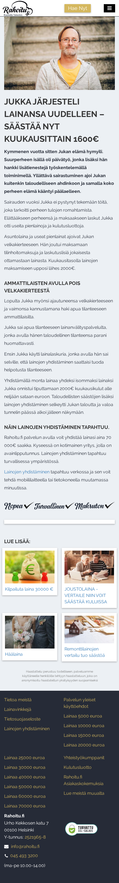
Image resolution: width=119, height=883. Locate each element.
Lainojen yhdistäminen (27, 471)
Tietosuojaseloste (22, 719)
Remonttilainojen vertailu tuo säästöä (84, 652)
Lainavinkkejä (17, 709)
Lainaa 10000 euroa (84, 725)
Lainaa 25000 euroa (24, 757)
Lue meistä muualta (84, 793)
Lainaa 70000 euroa (24, 806)
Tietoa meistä (18, 699)
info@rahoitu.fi (25, 846)
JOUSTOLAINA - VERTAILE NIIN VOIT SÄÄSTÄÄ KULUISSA (85, 595)
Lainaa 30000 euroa (24, 767)
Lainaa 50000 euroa (24, 786)
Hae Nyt (77, 8)
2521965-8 (35, 837)
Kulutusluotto (78, 767)
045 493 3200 (24, 855)
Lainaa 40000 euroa (24, 777)
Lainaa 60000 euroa (25, 796)
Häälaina (14, 654)
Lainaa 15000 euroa (84, 735)
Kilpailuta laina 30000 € (29, 589)
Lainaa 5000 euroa (83, 716)
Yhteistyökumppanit (84, 757)
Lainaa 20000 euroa (84, 745)
